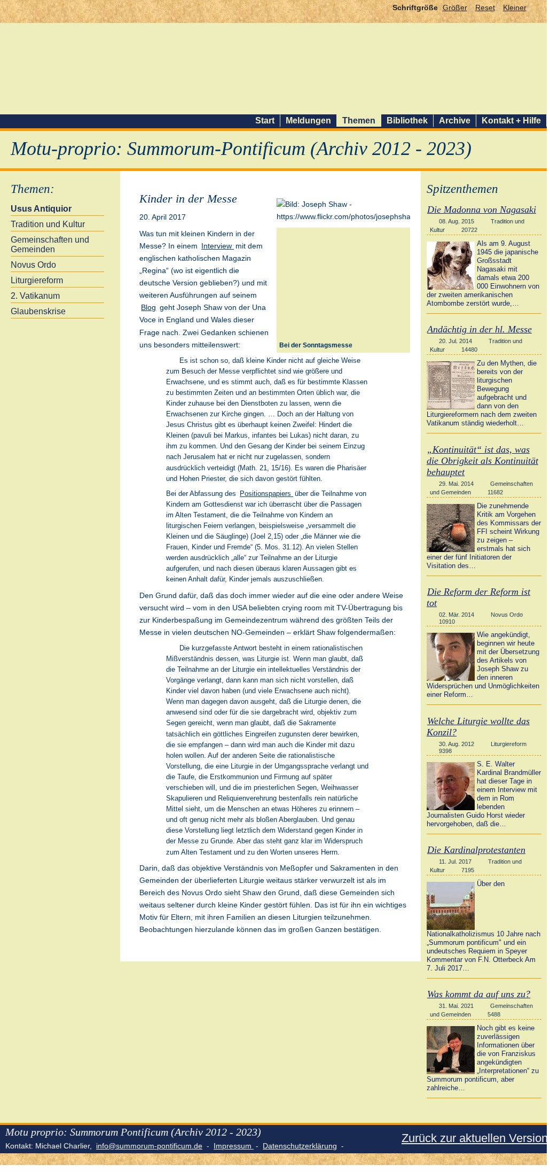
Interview (217, 246)
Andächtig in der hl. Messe (479, 329)
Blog (148, 307)
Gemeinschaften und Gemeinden (50, 244)
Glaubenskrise (38, 311)
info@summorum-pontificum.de (149, 1146)
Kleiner (515, 7)
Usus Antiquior (41, 208)
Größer (455, 7)
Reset (485, 7)
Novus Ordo (33, 264)
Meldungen (308, 120)
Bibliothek (407, 120)
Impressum (234, 1146)
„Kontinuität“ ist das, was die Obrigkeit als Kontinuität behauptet (482, 460)
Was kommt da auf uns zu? (478, 994)
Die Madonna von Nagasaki (481, 209)
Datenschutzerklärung (300, 1146)
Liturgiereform (37, 280)
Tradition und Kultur (48, 224)
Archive (454, 120)
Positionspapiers (266, 494)
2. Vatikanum (35, 295)
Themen (358, 120)
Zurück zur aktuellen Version (475, 1138)
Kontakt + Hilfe (511, 120)
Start (264, 120)
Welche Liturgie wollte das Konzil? (478, 727)
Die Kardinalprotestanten (476, 849)
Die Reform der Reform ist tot (478, 597)
